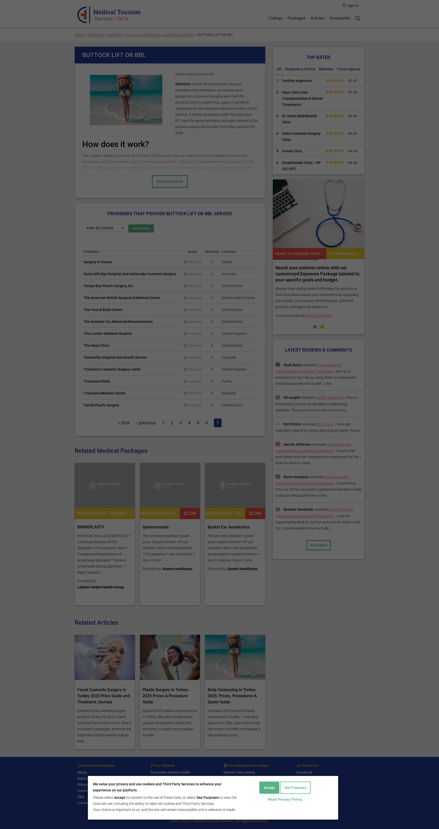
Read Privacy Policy (285, 799)
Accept (269, 788)
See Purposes (295, 788)
